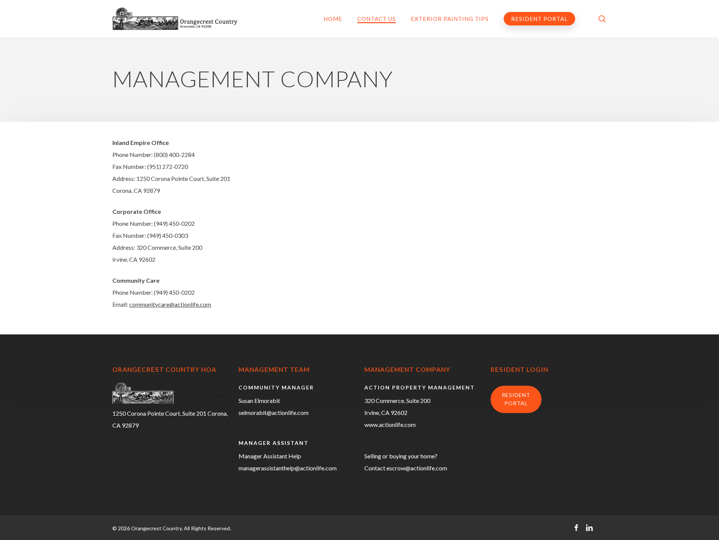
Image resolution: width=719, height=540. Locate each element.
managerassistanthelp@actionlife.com (288, 467)
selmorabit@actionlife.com (274, 412)
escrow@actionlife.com (416, 467)
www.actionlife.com (390, 424)
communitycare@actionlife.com (170, 304)
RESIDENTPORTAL (516, 399)
